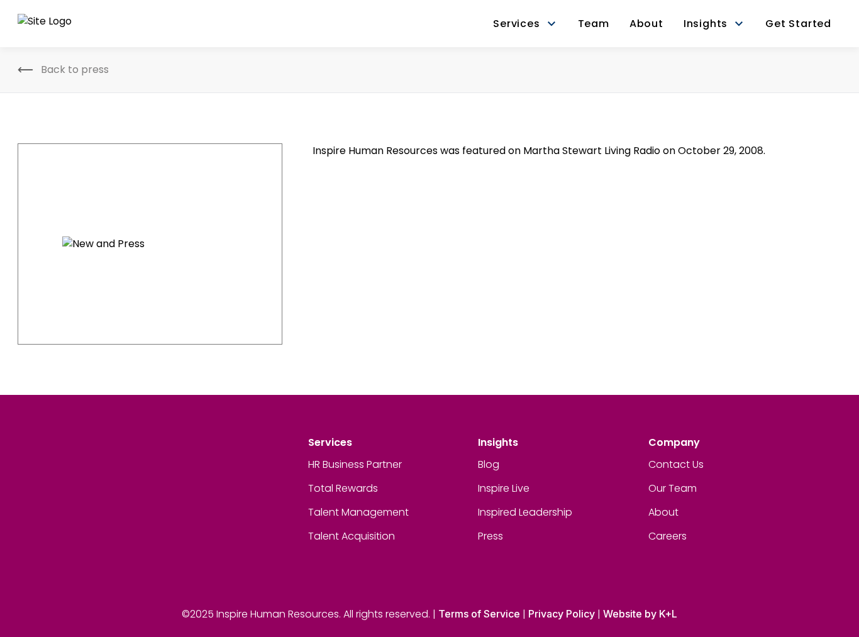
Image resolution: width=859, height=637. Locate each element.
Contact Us (676, 464)
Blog (488, 464)
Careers (667, 536)
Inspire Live (503, 488)
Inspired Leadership (525, 512)
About (663, 512)
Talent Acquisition (351, 536)
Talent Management (358, 512)
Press (490, 536)
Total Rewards (343, 488)
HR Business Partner (355, 464)
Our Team (672, 488)
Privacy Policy (561, 613)
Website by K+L (640, 613)
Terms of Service (479, 613)
